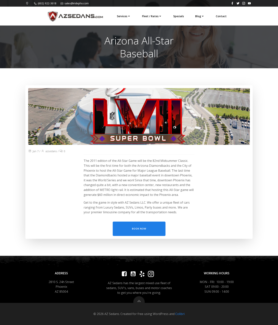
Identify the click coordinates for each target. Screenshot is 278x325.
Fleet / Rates (150, 16)
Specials (178, 16)
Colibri (180, 314)
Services (122, 16)
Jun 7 (36, 151)
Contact (221, 16)
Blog (198, 16)
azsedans (51, 151)
